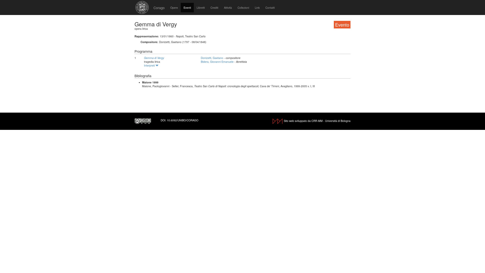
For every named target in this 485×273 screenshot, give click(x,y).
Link (257, 7)
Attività (228, 7)
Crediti (214, 7)
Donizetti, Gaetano (212, 58)
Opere (174, 7)
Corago (159, 7)
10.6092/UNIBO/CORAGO (182, 120)
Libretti (201, 7)
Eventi (187, 7)
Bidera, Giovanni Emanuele (217, 62)
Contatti (270, 7)
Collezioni (243, 7)
